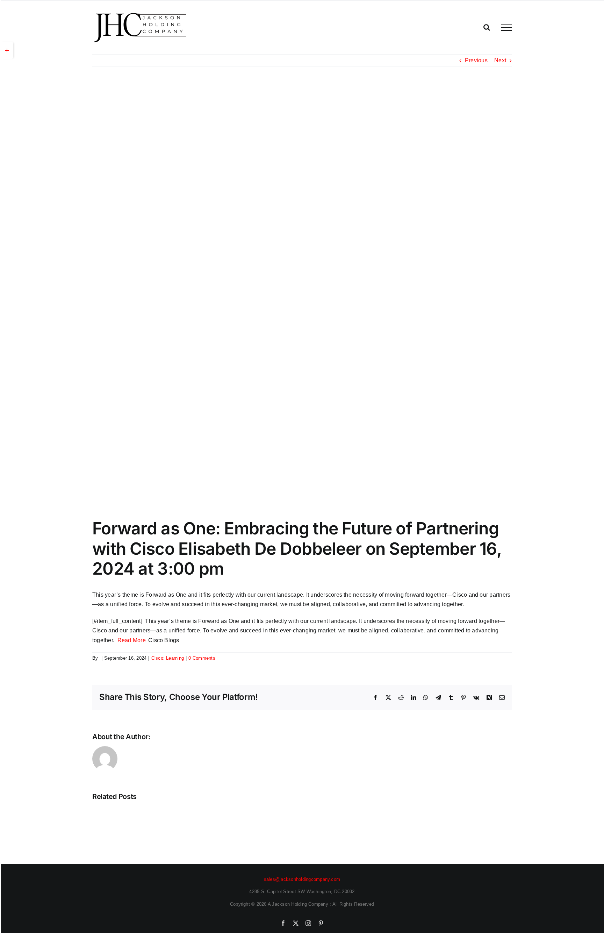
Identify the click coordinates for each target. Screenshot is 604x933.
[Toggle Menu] (506, 27)
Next (500, 60)
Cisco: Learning (167, 658)
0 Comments (201, 658)
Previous (476, 60)
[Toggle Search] (486, 27)
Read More (131, 640)
